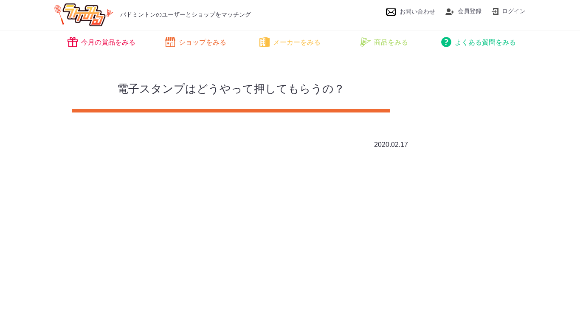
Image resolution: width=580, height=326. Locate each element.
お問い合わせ (417, 11)
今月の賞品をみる (108, 42)
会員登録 (469, 11)
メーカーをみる (297, 42)
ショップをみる (202, 42)
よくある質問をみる (485, 42)
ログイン (514, 11)
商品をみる (391, 42)
